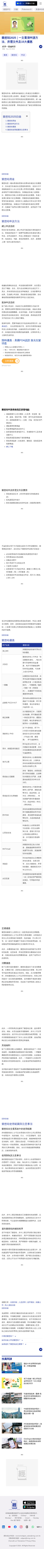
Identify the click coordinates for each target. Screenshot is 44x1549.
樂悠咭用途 (11, 121)
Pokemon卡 (27, 9)
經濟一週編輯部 (9, 46)
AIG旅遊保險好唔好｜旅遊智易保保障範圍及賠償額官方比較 (33, 1426)
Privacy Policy (31, 1541)
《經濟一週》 (27, 1520)
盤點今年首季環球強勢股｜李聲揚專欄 (32, 1365)
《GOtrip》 (23, 1515)
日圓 (16, 9)
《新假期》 (14, 1515)
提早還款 (30, 1302)
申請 (23, 55)
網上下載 (9, 447)
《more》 (27, 1518)
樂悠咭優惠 (11, 127)
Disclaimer (21, 1541)
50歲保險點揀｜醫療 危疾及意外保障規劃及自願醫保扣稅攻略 (32, 1396)
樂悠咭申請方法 (13, 124)
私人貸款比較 (10, 1305)
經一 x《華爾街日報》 (27, 3)
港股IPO (6, 9)
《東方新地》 (18, 1518)
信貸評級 (13, 1302)
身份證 (4, 326)
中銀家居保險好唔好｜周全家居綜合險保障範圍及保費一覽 (32, 1411)
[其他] (40, 46)
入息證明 (22, 1302)
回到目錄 (5, 174)
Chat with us (12, 1541)
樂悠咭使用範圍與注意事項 (17, 130)
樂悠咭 (14, 55)
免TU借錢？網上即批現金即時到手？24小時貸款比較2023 (32, 1381)
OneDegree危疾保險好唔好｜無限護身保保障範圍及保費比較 (32, 1441)
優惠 (5, 55)
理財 (3, 49)
